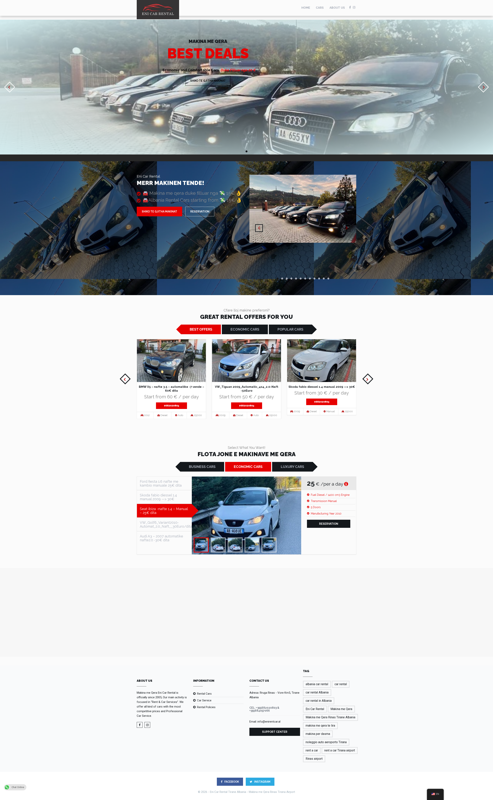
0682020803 (171, 405)
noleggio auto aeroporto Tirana (326, 742)
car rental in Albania (319, 701)
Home (305, 7)
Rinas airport (314, 759)
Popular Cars (290, 329)
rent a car (312, 750)
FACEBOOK (231, 781)
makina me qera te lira (320, 725)
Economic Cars (245, 329)
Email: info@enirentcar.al (264, 721)
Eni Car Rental (315, 709)
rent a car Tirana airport (339, 750)
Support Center (274, 731)
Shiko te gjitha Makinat (208, 80)
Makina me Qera (341, 709)
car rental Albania (317, 692)
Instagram (262, 781)
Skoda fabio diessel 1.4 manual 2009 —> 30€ (321, 387)
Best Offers (201, 329)
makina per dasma (318, 734)
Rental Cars (204, 693)
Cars (320, 7)
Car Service (204, 700)
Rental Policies (206, 707)
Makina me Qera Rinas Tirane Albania (330, 717)
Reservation (199, 211)
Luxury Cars (292, 467)
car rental (341, 684)
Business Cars (202, 467)
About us (337, 7)
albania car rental (317, 684)
